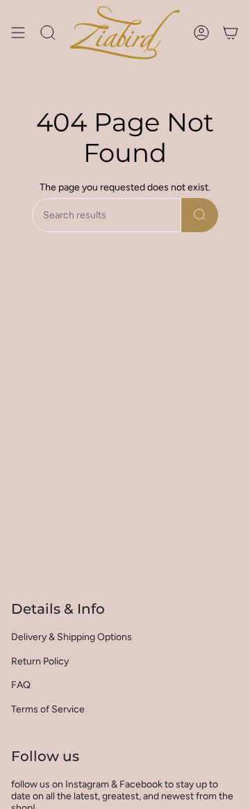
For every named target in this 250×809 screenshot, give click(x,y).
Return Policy (40, 661)
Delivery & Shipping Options (71, 637)
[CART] (230, 32)
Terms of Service (48, 709)
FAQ (21, 685)
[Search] (199, 215)
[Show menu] (18, 32)
